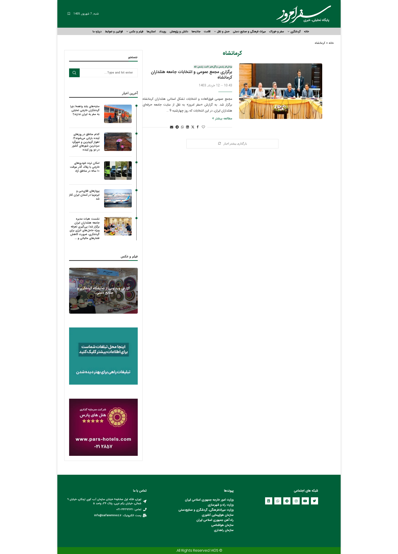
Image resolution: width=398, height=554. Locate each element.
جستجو (74, 72)
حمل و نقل (223, 31)
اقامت (207, 31)
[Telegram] (286, 500)
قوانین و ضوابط (114, 31)
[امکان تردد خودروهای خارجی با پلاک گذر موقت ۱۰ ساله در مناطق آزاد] (118, 170)
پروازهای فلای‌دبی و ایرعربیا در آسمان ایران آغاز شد (84, 195)
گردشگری (295, 31)
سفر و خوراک (276, 31)
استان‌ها (151, 31)
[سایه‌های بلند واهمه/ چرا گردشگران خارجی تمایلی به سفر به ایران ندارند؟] (118, 114)
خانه (306, 31)
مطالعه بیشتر (223, 118)
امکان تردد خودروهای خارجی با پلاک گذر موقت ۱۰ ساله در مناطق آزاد (85, 167)
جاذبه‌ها (196, 31)
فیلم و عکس (136, 31)
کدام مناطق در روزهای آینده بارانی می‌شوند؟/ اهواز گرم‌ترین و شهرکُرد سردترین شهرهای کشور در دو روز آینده (86, 142)
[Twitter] (314, 500)
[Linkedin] (268, 500)
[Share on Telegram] (177, 127)
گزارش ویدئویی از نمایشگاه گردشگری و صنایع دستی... (103, 290)
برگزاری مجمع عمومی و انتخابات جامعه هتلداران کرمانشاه (191, 73)
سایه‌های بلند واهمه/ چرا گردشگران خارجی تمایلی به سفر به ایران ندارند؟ (85, 110)
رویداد (162, 31)
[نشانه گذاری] (69, 13)
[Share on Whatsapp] (182, 127)
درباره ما (97, 31)
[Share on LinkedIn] (187, 127)
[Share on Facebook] (198, 127)
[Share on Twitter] (192, 127)
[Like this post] (203, 127)
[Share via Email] (171, 127)
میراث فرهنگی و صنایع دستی (249, 31)
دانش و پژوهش (179, 31)
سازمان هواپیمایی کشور (219, 515)
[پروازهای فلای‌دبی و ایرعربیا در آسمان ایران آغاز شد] (118, 198)
